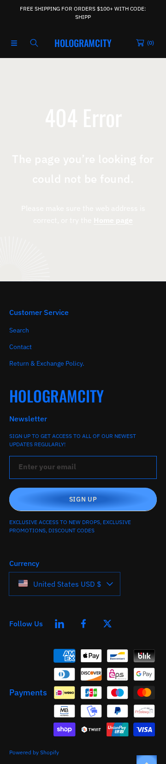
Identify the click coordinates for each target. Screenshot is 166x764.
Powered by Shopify (34, 752)
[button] (14, 43)
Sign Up (83, 499)
